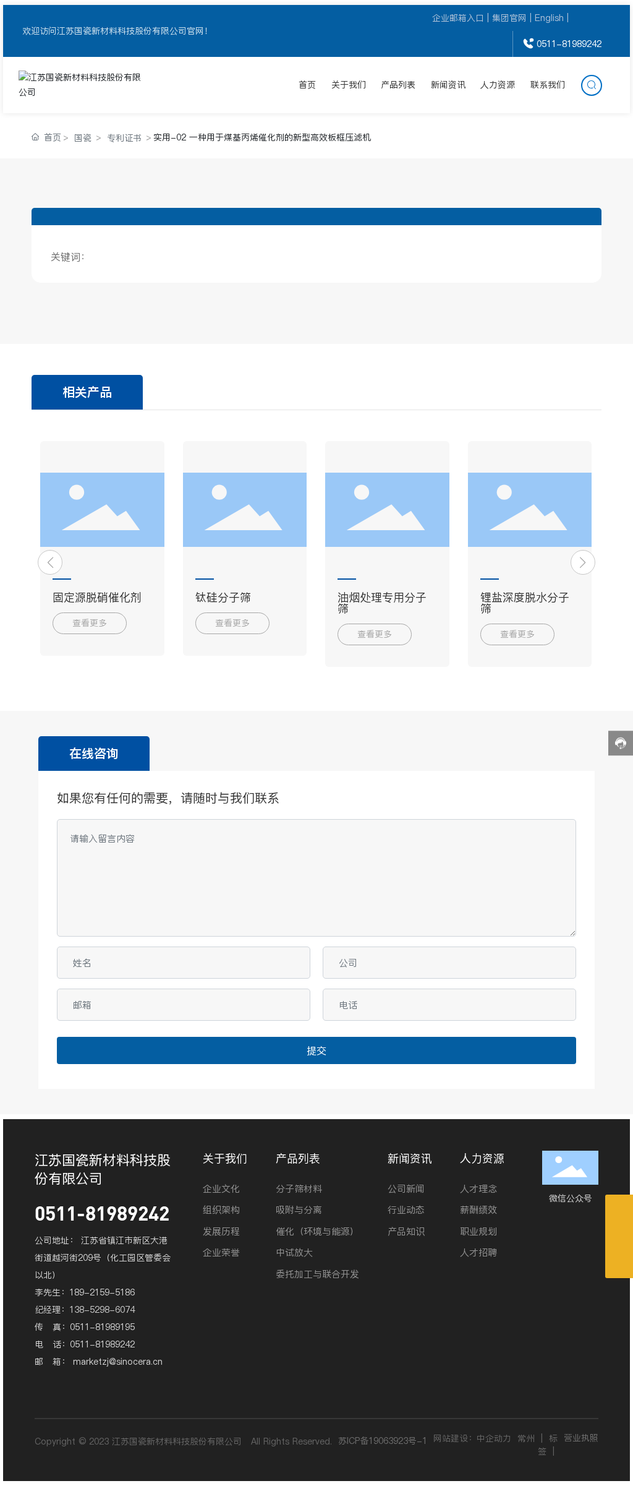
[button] (50, 562)
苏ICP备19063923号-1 (382, 1441)
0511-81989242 (569, 44)
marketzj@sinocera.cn (118, 1361)
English (549, 18)
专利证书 (124, 138)
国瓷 (82, 138)
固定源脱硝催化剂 (97, 597)
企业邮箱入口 (458, 18)
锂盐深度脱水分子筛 (524, 603)
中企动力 (494, 1438)
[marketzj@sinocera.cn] (619, 1208)
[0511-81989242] (619, 1236)
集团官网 (509, 18)
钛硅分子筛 (223, 597)
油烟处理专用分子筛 (382, 603)
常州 (526, 1438)
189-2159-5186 (102, 1292)
